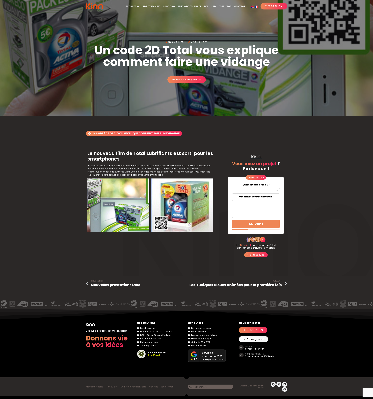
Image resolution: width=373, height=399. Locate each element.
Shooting (169, 6)
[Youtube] (284, 389)
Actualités (199, 42)
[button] (134, 133)
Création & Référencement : (252, 386)
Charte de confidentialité (133, 386)
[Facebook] (273, 384)
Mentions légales (94, 386)
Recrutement (167, 386)
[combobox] (256, 190)
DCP (206, 6)
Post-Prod (225, 6)
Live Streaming (151, 6)
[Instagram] (278, 384)
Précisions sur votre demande (256, 197)
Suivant (256, 223)
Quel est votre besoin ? (256, 185)
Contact (239, 6)
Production (133, 6)
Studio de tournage (189, 6)
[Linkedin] (284, 384)
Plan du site (112, 386)
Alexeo (261, 387)
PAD (213, 6)
